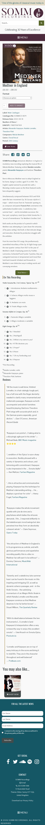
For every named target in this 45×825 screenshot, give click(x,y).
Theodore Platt (8, 132)
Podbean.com (15, 661)
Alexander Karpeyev (16, 128)
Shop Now (13, 694)
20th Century (13, 141)
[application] (7, 288)
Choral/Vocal (13, 138)
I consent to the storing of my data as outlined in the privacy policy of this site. (21, 732)
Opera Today (11, 532)
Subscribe (7, 740)
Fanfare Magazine (27, 472)
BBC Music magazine (27, 440)
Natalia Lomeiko (30, 128)
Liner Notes (10, 147)
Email (24, 783)
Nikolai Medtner (18, 135)
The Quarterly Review (28, 607)
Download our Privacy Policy (22, 801)
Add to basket (16, 105)
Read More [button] (22, 273)
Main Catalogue (13, 113)
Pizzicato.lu (11, 636)
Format (6, 94)
